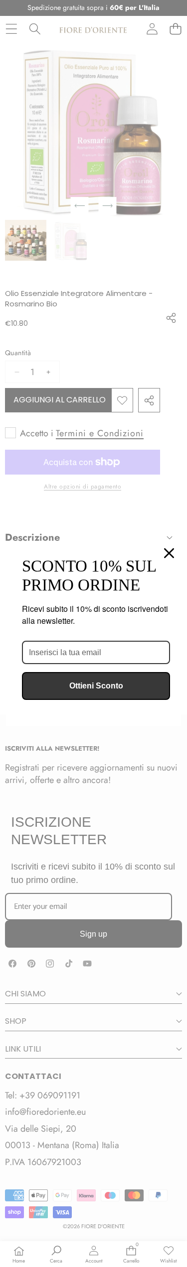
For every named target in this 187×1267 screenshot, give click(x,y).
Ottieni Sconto (96, 686)
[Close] (169, 553)
